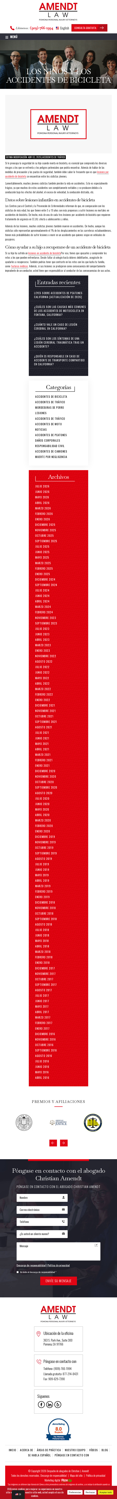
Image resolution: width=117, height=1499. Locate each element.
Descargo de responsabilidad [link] (53, 1475)
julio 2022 (42, 667)
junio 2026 (42, 492)
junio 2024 (42, 596)
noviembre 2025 (45, 530)
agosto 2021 (43, 727)
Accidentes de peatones (51, 435)
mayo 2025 (42, 557)
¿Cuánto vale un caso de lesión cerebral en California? (55, 326)
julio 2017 (42, 995)
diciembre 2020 (45, 771)
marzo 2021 (43, 755)
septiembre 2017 (46, 985)
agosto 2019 (43, 859)
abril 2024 (42, 601)
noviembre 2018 (45, 908)
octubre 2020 (44, 782)
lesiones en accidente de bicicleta (44, 253)
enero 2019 (42, 897)
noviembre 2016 (45, 1039)
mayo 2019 (42, 875)
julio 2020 (42, 798)
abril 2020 (42, 815)
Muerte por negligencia (51, 457)
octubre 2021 (44, 716)
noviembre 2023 (45, 618)
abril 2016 (42, 1078)
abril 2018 (42, 946)
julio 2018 (42, 930)
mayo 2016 (42, 1072)
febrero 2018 (44, 957)
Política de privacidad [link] (95, 1475)
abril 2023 (42, 640)
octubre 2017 (44, 979)
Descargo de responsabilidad (31, 1265)
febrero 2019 (44, 891)
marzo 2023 (43, 645)
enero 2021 (42, 765)
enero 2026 (42, 519)
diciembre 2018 (45, 902)
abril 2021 (42, 749)
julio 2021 (42, 733)
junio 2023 (42, 634)
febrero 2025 (44, 568)
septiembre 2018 (46, 919)
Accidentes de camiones (51, 451)
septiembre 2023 (46, 623)
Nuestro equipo (75, 1450)
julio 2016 (42, 1061)
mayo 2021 (42, 744)
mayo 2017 (42, 1006)
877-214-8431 (70, 1374)
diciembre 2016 (45, 1034)
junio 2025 (42, 552)
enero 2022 (42, 700)
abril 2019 (42, 880)
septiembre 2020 (46, 787)
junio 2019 (42, 870)
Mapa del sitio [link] (76, 1475)
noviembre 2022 (45, 656)
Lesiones (41, 413)
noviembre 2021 (45, 711)
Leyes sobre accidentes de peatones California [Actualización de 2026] (58, 295)
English (64, 27)
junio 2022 (42, 672)
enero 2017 (42, 1028)
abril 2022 (42, 683)
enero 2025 (42, 574)
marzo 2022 (43, 689)
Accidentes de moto (48, 424)
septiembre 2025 (46, 541)
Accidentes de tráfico (53, 157)
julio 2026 (42, 486)
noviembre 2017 (45, 974)
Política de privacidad (59, 1265)
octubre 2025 (44, 535)
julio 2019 (42, 864)
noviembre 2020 (45, 776)
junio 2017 (42, 1001)
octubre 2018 (44, 913)
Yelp (57, 1404)
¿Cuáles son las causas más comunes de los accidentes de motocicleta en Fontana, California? (60, 311)
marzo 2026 (43, 508)
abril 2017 (42, 1012)
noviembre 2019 (45, 842)
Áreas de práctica (49, 1450)
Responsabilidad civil (50, 446)
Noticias (41, 429)
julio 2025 (42, 546)
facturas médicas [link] (19, 266)
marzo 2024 (43, 607)
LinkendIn (49, 1404)
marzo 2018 (43, 952)
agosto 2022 (44, 661)
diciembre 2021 (45, 705)
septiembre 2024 (46, 585)
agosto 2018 (43, 924)
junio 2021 (42, 738)
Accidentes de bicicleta (51, 397)
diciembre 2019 (45, 837)
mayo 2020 (42, 809)
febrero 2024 (44, 612)
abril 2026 (42, 503)
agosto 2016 (43, 1056)
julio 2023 (42, 629)
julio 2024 (42, 590)
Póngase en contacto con (72, 1455)
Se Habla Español (39, 1455)
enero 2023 (42, 650)
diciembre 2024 (45, 579)
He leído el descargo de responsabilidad (38, 1272)
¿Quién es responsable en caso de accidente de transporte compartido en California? (59, 360)
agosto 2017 (43, 990)
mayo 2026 (42, 497)
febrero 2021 (44, 760)
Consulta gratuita (85, 28)
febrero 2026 (44, 514)
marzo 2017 (42, 1017)
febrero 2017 (43, 1023)
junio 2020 (42, 804)
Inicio (12, 1450)
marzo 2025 (43, 563)
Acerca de (26, 1450)
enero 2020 (42, 831)
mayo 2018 (42, 941)
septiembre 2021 (46, 722)
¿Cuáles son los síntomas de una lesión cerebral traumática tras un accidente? (59, 342)
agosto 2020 (44, 793)
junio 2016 (42, 1067)
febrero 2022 (44, 694)
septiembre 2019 (46, 853)
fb (41, 1404)
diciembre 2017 (45, 968)
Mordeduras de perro (49, 407)
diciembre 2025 (45, 525)
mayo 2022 (42, 678)
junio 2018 (42, 935)
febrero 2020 (44, 826)
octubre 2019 (44, 848)
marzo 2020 (43, 820)
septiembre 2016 (46, 1050)
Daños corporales (47, 440)
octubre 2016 (44, 1045)
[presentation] (53, 1143)
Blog (105, 1450)
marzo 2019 (43, 886)
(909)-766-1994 (41, 27)
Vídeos (93, 1450)
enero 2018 (42, 963)
